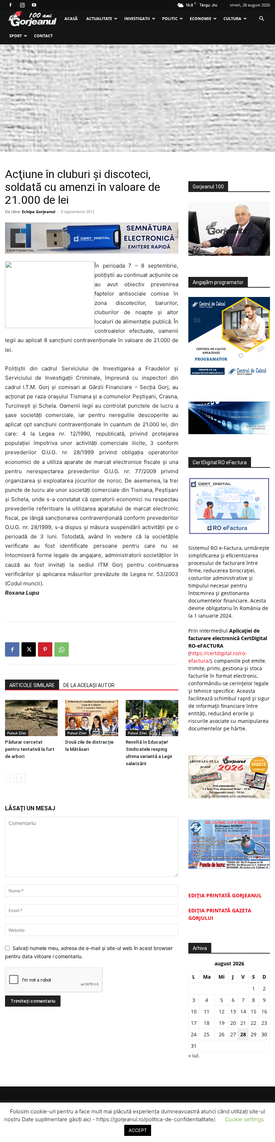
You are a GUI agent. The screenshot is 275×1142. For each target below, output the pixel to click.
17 (194, 1022)
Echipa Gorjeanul (38, 211)
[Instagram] (22, 5)
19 (222, 1022)
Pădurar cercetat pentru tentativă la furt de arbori (29, 749)
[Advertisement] (137, 98)
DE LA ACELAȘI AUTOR (89, 685)
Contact (43, 35)
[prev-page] (9, 777)
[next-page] (20, 777)
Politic (170, 18)
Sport (15, 35)
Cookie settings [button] (244, 1119)
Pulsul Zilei (16, 732)
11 (206, 1011)
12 (222, 1011)
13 (233, 1011)
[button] (261, 18)
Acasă (71, 18)
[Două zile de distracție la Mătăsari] (91, 718)
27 (233, 1034)
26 (222, 1034)
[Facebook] (10, 5)
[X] (28, 649)
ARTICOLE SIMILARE (32, 685)
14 (243, 1011)
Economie (200, 18)
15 (253, 1011)
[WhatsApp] (61, 649)
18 (206, 1022)
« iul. (194, 1055)
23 (264, 1022)
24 (194, 1034)
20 (233, 1022)
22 (253, 1022)
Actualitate (99, 18)
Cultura (232, 18)
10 (194, 1011)
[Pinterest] (45, 649)
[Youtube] (34, 5)
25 (206, 1034)
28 (243, 1034)
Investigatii (137, 18)
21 (243, 1022)
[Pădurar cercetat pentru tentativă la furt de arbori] (31, 718)
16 (264, 1011)
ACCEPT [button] (138, 1130)
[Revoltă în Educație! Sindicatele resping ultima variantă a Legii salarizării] (152, 718)
